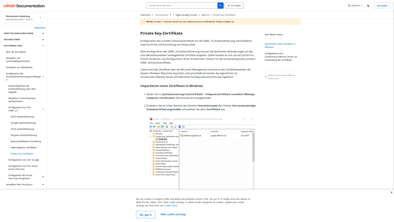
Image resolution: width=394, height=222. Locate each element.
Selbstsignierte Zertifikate (23, 147)
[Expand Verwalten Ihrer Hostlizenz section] (43, 184)
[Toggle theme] (368, 5)
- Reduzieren (39, 27)
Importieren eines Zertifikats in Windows (171, 86)
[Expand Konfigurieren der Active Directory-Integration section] (43, 176)
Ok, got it (146, 215)
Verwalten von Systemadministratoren (18, 59)
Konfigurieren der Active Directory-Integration (20, 177)
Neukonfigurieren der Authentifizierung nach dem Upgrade (22, 89)
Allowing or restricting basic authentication (22, 100)
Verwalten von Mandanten (19, 67)
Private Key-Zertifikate (224, 15)
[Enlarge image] (202, 164)
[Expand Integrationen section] (43, 39)
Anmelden (382, 5)
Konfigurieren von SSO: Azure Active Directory (23, 167)
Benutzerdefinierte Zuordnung (26, 141)
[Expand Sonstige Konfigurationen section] (43, 33)
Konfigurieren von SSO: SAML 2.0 (19, 109)
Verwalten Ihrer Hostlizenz (19, 184)
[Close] (391, 192)
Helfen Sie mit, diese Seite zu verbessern (281, 77)
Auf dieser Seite (274, 34)
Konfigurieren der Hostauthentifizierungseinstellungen (23, 76)
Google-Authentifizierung (23, 122)
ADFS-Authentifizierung (22, 116)
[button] (26, 154)
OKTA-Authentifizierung (22, 129)
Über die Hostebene (16, 51)
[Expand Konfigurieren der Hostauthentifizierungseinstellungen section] (43, 76)
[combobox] (182, 5)
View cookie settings (173, 214)
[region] (197, 206)
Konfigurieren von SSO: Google (23, 159)
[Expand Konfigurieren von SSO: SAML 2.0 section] (43, 109)
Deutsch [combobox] (354, 5)
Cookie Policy (170, 205)
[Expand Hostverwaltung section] (43, 45)
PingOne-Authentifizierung (24, 135)
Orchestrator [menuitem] (161, 15)
